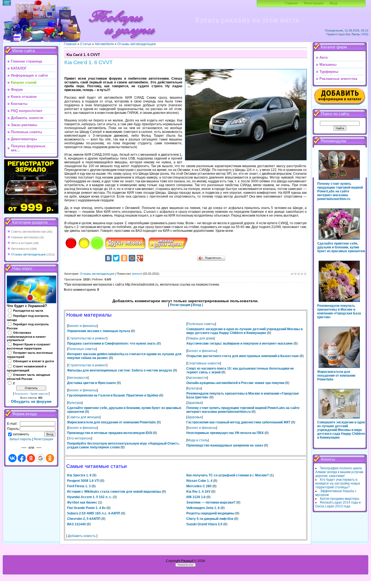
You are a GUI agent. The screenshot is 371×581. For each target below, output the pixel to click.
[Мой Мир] (132, 258)
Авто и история (21, 243)
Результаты (21, 393)
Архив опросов (39, 393)
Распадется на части (28, 310)
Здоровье (194, 403)
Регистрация (313, 3)
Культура (194, 388)
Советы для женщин (84, 417)
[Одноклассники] (124, 258)
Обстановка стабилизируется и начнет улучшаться (26, 336)
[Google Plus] (140, 258)
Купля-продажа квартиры (339, 499)
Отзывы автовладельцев (28, 254)
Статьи (85, 44)
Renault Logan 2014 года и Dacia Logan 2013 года (338, 504)
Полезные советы (201, 324)
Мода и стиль (197, 440)
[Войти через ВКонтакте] (12, 458)
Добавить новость (82, 536)
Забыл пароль (20, 439)
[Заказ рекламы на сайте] (247, 26)
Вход (333, 3)
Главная (291, 3)
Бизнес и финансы (82, 326)
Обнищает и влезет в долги (33, 361)
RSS (365, 34)
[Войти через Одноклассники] (50, 458)
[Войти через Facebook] (22, 458)
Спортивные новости (203, 363)
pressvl (137, 273)
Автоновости (20, 248)
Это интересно (79, 438)
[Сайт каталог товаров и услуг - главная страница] (122, 41)
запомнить (20, 434)
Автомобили (104, 44)
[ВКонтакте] (108, 258)
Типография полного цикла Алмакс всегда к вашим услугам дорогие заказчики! (339, 472)
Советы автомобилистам (28, 231)
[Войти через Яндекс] (31, 458)
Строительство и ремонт (87, 338)
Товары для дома (200, 338)
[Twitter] (116, 258)
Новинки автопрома (25, 237)
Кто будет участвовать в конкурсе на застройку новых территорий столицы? (337, 483)
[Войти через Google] (40, 458)
